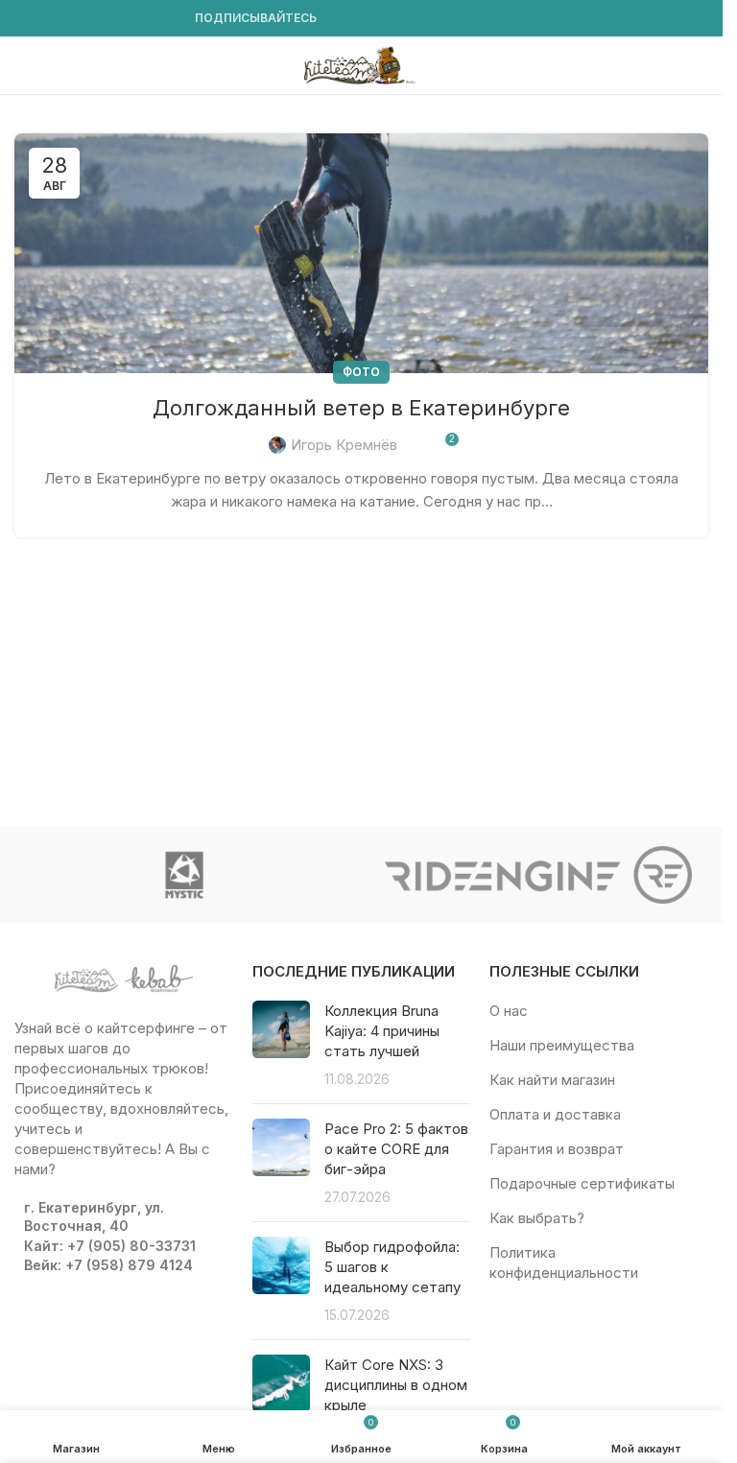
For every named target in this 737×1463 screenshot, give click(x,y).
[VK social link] (141, 19)
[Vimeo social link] (95, 19)
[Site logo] (361, 64)
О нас (508, 1011)
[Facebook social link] (25, 19)
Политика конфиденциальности (563, 1262)
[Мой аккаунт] (700, 65)
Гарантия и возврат (556, 1149)
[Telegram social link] (164, 19)
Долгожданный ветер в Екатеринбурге (361, 407)
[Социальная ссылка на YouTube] (71, 19)
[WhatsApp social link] (118, 19)
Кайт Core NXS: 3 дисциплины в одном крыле (395, 1385)
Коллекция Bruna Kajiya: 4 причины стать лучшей (382, 1031)
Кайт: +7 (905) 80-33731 (110, 1246)
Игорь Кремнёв (344, 445)
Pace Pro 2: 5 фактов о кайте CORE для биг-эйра (396, 1149)
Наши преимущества (561, 1045)
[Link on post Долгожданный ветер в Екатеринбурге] (361, 253)
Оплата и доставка (555, 1114)
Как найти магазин (552, 1080)
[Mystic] (185, 875)
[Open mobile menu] (22, 65)
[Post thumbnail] (281, 1045)
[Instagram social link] (48, 19)
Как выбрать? (536, 1218)
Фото (361, 372)
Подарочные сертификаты (582, 1183)
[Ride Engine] (539, 875)
